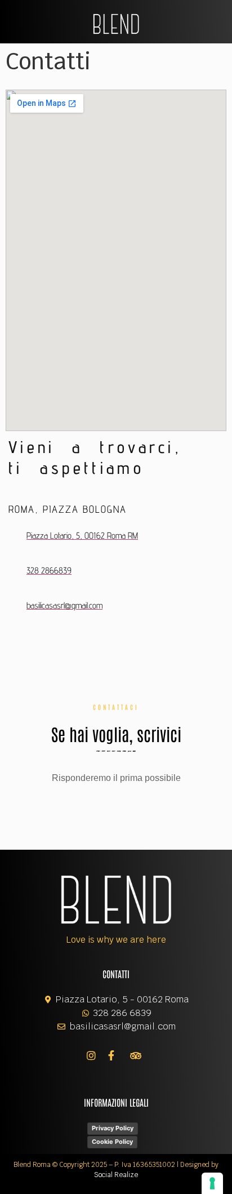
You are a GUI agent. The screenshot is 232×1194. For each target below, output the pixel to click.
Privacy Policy (112, 1128)
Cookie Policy (112, 1142)
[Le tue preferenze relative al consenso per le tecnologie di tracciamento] (212, 1183)
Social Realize (116, 1174)
